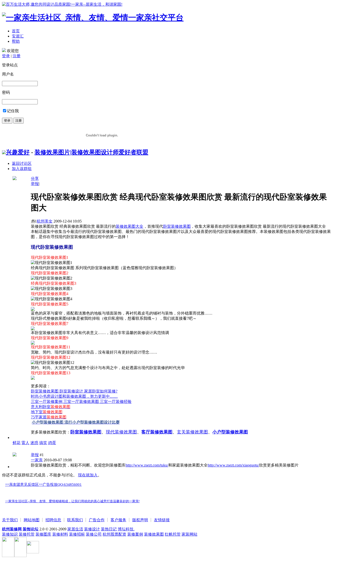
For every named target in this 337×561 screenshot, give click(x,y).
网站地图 (31, 520)
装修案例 (135, 534)
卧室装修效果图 (177, 226)
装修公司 (94, 534)
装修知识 (10, 534)
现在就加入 (88, 475)
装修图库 (43, 534)
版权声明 (140, 520)
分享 (35, 178)
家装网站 (189, 534)
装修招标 (77, 534)
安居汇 (18, 36)
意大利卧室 (50, 407)
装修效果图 (154, 534)
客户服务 (118, 520)
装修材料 (60, 534)
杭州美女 (45, 221)
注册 (16, 56)
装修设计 (92, 529)
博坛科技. (126, 529)
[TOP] (3, 492)
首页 (16, 31)
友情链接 (162, 520)
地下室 (46, 412)
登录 (6, 56)
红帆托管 (173, 534)
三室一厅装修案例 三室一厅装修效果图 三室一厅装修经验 (81, 401)
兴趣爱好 (18, 152)
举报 (35, 184)
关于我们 (10, 520)
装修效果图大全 (129, 226)
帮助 (16, 41)
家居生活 (75, 529)
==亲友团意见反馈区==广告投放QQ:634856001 (43, 484)
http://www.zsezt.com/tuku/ (147, 465)
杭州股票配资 (114, 534)
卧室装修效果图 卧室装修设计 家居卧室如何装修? (74, 391)
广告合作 (97, 520)
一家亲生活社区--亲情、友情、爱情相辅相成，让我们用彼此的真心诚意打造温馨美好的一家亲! (72, 501)
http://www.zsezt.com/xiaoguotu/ (233, 465)
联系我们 (75, 520)
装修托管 (27, 534)
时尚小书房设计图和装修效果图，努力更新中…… (74, 396)
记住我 (13, 111)
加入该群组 (22, 169)
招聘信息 (53, 520)
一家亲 (37, 460)
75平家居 (48, 417)
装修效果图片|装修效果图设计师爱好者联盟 (91, 152)
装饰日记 (109, 529)
